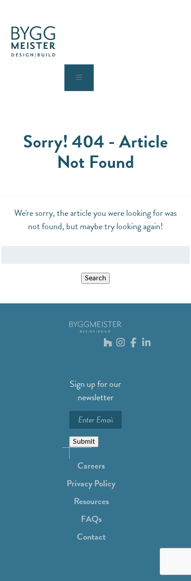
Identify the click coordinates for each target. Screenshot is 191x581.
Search (95, 278)
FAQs (91, 518)
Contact (91, 536)
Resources (91, 501)
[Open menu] (79, 77)
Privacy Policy (91, 483)
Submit (84, 441)
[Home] (33, 42)
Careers (91, 465)
